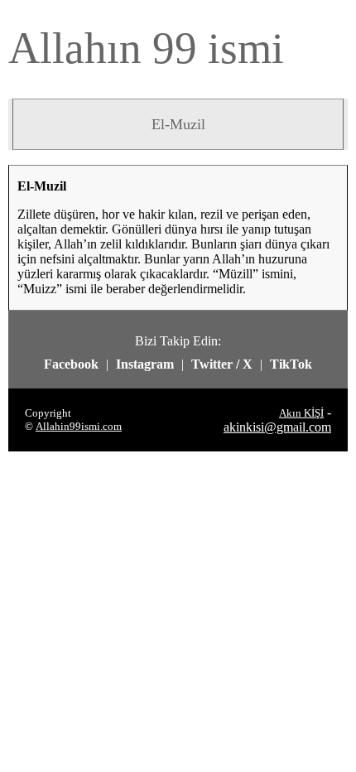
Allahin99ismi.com (79, 426)
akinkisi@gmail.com (277, 427)
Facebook (71, 364)
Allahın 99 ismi (146, 48)
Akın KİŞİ (301, 413)
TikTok (291, 364)
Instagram (145, 364)
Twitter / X (222, 364)
